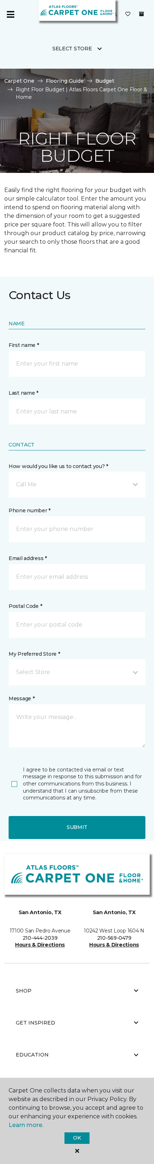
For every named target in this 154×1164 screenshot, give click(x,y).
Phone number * (29, 510)
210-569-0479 (114, 938)
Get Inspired (35, 1022)
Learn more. (26, 1125)
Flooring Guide (65, 81)
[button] (77, 485)
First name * (24, 345)
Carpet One (19, 81)
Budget (104, 81)
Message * (21, 698)
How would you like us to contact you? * (58, 466)
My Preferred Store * (34, 653)
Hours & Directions (40, 944)
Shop (24, 990)
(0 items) (141, 14)
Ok (77, 1138)
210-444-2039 (40, 938)
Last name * (23, 392)
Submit (77, 827)
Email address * (28, 558)
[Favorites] (128, 14)
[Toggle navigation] (10, 14)
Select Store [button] (72, 48)
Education (32, 1054)
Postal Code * (25, 606)
